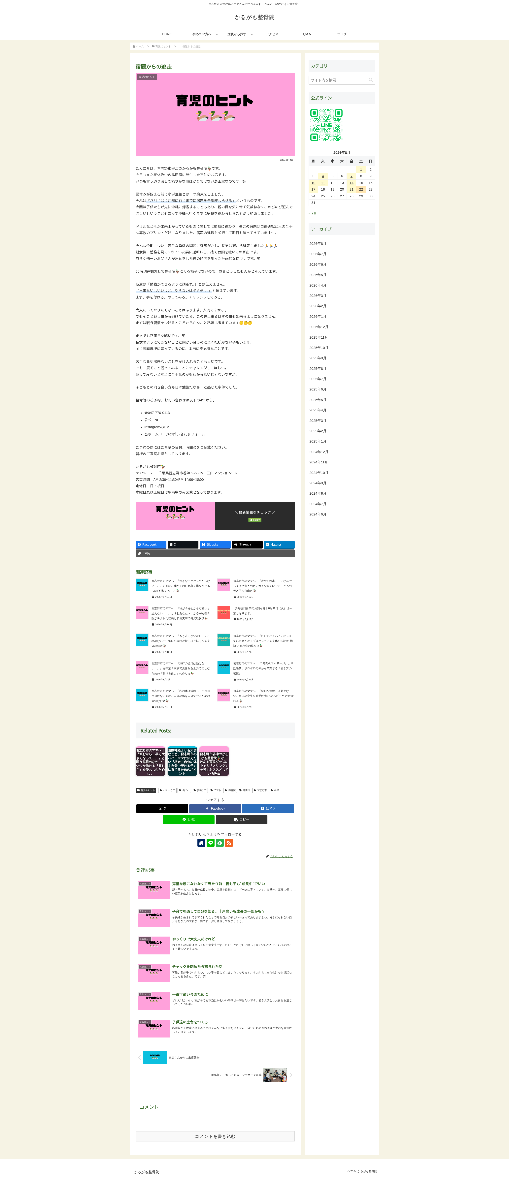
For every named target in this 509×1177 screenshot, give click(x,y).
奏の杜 (186, 790)
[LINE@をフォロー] (211, 843)
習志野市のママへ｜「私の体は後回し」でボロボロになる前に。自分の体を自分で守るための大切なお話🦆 (181, 695)
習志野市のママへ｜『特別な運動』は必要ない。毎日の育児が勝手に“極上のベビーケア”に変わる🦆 (263, 695)
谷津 (276, 790)
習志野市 (262, 790)
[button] (241, 819)
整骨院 (232, 790)
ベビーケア (169, 790)
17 (313, 190)
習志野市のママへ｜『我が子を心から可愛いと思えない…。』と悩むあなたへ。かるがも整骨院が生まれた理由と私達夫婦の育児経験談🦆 (181, 613)
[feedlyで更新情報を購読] (220, 843)
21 (352, 190)
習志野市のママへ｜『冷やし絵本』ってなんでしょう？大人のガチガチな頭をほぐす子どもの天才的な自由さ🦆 (262, 585)
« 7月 (313, 213)
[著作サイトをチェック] (201, 843)
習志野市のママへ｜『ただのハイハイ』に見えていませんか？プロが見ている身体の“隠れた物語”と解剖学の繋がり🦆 (263, 640)
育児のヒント (148, 790)
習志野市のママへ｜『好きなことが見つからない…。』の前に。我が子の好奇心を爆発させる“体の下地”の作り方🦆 (181, 585)
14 (352, 183)
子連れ (217, 790)
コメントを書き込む (215, 1136)
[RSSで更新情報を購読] (229, 843)
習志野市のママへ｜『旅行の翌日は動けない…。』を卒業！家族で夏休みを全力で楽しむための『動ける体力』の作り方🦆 (181, 668)
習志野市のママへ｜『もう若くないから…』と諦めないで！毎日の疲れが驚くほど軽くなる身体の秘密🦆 (181, 640)
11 (323, 183)
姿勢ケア (202, 790)
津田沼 (246, 790)
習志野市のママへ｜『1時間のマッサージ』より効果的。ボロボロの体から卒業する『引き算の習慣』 (263, 668)
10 (313, 183)
